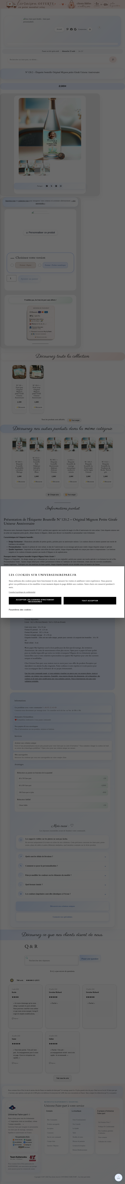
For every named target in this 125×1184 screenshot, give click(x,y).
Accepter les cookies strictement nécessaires (35, 601)
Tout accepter (90, 601)
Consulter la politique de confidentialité (22, 592)
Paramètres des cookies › (20, 610)
